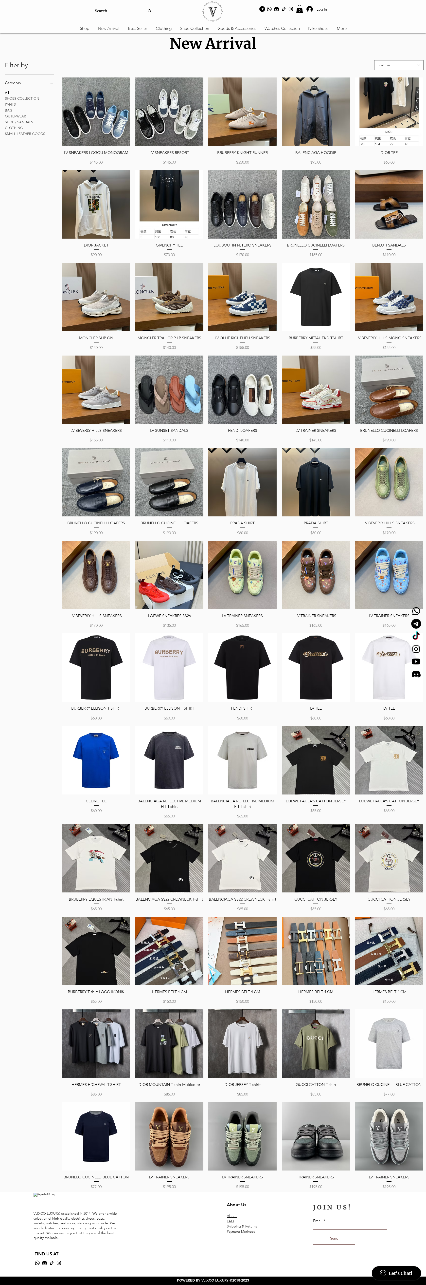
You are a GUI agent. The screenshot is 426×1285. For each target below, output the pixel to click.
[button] (299, 9)
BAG (8, 110)
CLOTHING (14, 128)
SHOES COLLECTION (22, 98)
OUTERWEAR (15, 116)
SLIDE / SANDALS (19, 122)
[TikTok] (283, 9)
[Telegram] (262, 9)
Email (317, 1221)
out (234, 1216)
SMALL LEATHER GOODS (25, 134)
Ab (229, 1216)
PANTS (10, 104)
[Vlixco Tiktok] (416, 636)
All (7, 93)
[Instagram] (291, 9)
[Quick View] (96, 111)
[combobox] (399, 65)
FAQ (230, 1221)
